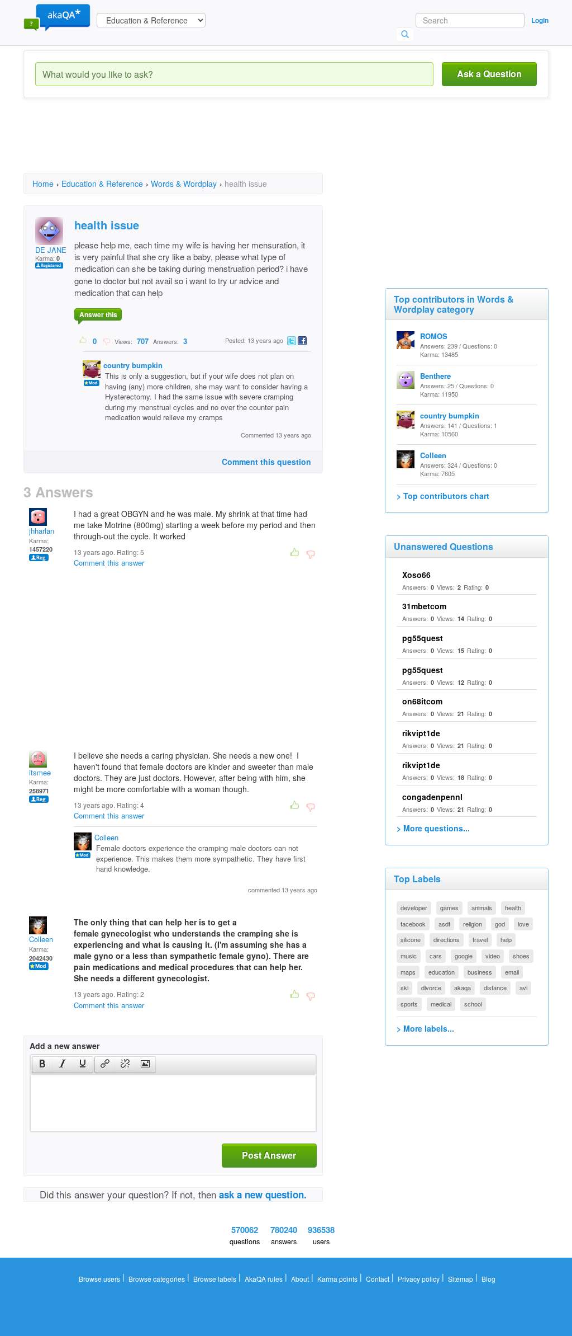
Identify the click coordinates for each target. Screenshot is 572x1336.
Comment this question (266, 461)
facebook (413, 923)
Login (540, 20)
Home (43, 183)
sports (409, 1003)
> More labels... (425, 1028)
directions (446, 939)
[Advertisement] (226, 145)
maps (408, 971)
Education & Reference (102, 183)
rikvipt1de (421, 732)
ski (404, 987)
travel (480, 939)
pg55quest (422, 637)
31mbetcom (424, 605)
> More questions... (433, 828)
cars (436, 955)
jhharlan (41, 530)
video (492, 955)
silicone (411, 939)
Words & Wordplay (184, 183)
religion (472, 923)
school (473, 1003)
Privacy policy (419, 1278)
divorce (431, 987)
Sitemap (460, 1278)
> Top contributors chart (443, 495)
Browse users (99, 1278)
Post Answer (269, 1155)
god (500, 923)
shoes (521, 955)
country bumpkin (133, 365)
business (480, 971)
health (513, 907)
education (441, 971)
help (506, 939)
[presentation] (42, 1064)
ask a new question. (263, 1194)
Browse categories (156, 1278)
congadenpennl (432, 796)
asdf (444, 923)
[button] (42, 1064)
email (512, 971)
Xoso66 (416, 574)
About (300, 1278)
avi (523, 987)
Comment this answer (109, 562)
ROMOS (433, 336)
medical (441, 1003)
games (449, 907)
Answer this (98, 314)
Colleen (106, 837)
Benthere (435, 375)
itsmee (40, 772)
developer (414, 907)
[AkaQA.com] (57, 17)
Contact (377, 1278)
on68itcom (422, 701)
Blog (488, 1278)
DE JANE (50, 249)
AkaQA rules (264, 1278)
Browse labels (214, 1278)
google (464, 955)
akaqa (462, 987)
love (523, 923)
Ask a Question (489, 73)
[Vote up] (83, 340)
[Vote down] (106, 340)
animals (481, 907)
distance (495, 987)
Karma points (337, 1278)
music (409, 955)
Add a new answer (64, 1045)
